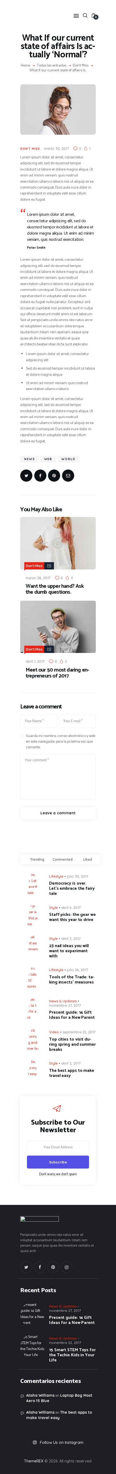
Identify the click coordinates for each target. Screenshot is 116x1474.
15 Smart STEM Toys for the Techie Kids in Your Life (72, 1355)
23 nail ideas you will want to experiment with (69, 951)
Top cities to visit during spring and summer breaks (72, 1044)
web (48, 459)
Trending (37, 859)
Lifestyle (56, 876)
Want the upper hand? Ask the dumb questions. (55, 589)
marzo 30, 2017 (56, 148)
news (29, 459)
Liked (87, 859)
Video (54, 1032)
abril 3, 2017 (71, 938)
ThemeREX (33, 1461)
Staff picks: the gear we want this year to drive (72, 917)
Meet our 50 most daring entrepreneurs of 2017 (57, 673)
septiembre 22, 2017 (79, 1032)
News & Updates (63, 1001)
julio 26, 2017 (77, 970)
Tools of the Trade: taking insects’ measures (71, 980)
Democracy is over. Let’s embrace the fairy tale (72, 888)
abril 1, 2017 (35, 661)
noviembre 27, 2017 (65, 1005)
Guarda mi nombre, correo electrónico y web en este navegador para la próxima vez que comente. (60, 741)
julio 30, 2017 (77, 876)
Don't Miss (80, 65)
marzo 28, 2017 (38, 578)
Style (53, 907)
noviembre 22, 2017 (65, 1342)
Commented (63, 859)
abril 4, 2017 (71, 907)
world (69, 459)
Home (25, 65)
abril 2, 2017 (71, 1063)
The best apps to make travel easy (71, 1073)
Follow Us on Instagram (61, 1442)
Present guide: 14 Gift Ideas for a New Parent (72, 1015)
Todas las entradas (51, 65)
